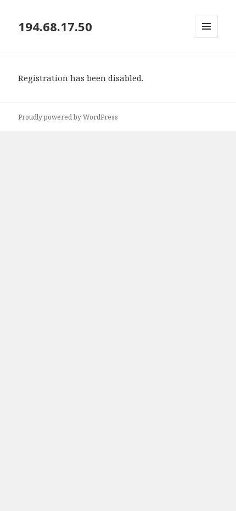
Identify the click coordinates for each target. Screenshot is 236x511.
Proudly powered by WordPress (68, 117)
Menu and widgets (206, 37)
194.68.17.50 (55, 26)
